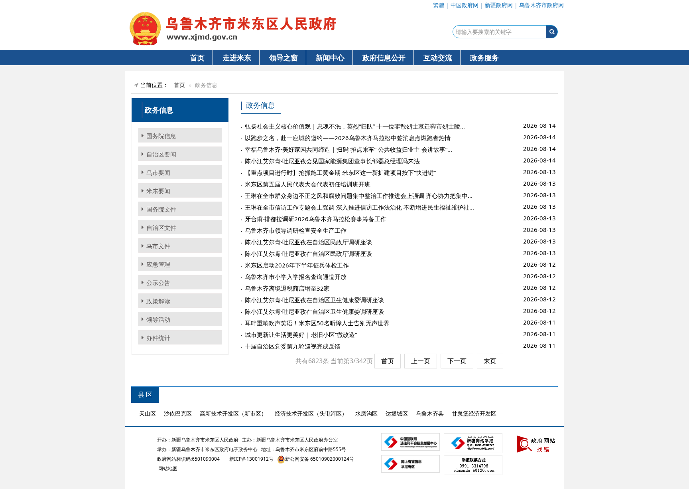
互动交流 (437, 57)
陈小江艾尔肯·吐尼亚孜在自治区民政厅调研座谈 (308, 242)
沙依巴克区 (178, 413)
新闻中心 (330, 57)
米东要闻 (158, 191)
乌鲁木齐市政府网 (541, 5)
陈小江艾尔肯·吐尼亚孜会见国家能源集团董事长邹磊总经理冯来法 (332, 161)
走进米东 (236, 57)
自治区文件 (161, 228)
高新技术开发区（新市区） (233, 413)
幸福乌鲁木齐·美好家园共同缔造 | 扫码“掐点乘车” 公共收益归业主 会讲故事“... (348, 149)
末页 (490, 360)
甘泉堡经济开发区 (474, 413)
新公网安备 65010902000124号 (319, 458)
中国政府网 (464, 5)
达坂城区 (397, 413)
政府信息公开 (384, 57)
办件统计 (158, 338)
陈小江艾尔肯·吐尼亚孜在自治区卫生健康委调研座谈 (314, 300)
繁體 (438, 5)
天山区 (147, 413)
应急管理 (158, 264)
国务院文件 (161, 209)
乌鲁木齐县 (430, 413)
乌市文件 (158, 246)
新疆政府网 (499, 5)
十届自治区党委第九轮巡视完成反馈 (293, 346)
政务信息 (260, 105)
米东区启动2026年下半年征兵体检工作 (297, 265)
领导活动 (158, 319)
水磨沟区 (366, 413)
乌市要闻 (158, 172)
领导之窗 (283, 57)
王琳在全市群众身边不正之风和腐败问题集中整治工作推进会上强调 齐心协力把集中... (358, 196)
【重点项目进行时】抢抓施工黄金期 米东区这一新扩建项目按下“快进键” (340, 172)
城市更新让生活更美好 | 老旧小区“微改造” (301, 335)
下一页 (457, 360)
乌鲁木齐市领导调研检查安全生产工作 (295, 230)
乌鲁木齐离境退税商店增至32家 (287, 288)
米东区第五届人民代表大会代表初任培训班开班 (307, 184)
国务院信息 (161, 136)
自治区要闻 (161, 154)
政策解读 (158, 301)
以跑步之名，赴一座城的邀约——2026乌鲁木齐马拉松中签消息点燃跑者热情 (348, 138)
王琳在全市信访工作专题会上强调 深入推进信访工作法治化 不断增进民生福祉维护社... (359, 207)
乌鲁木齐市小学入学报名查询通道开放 (295, 277)
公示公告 (158, 283)
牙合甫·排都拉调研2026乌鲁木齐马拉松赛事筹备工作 (315, 219)
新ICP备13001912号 (251, 458)
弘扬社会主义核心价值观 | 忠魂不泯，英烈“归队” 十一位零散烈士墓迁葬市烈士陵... (355, 126)
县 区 (145, 394)
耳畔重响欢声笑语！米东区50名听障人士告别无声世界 (317, 323)
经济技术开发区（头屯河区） (311, 413)
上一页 (420, 360)
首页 (197, 57)
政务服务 (484, 57)
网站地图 (167, 468)
